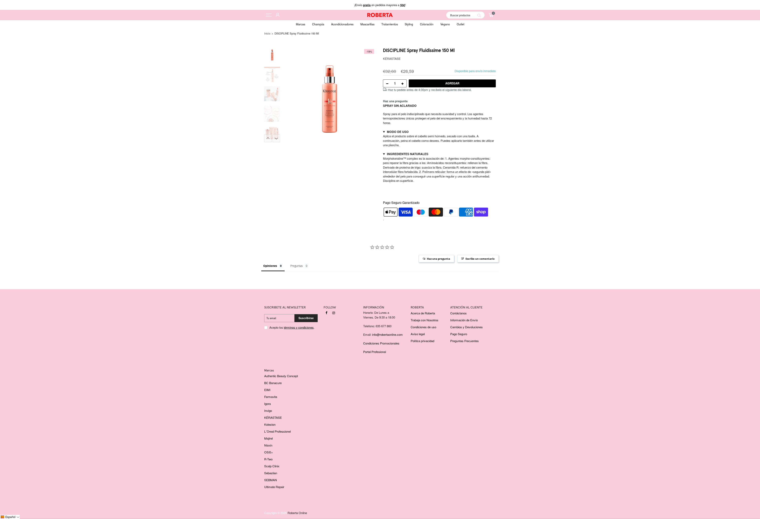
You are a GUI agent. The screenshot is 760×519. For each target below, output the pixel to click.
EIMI (267, 390)
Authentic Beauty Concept (281, 376)
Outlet (460, 24)
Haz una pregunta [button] (438, 258)
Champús (318, 24)
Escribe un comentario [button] (480, 258)
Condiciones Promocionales (381, 343)
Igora (267, 404)
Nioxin (268, 445)
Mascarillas (367, 24)
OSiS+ (268, 452)
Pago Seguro (458, 334)
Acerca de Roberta (423, 313)
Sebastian (270, 473)
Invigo (268, 410)
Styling (409, 24)
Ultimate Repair (274, 487)
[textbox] (439, 118)
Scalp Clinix (271, 466)
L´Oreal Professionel (277, 431)
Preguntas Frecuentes (464, 341)
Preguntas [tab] (296, 266)
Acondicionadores (342, 24)
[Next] (370, 94)
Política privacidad (422, 341)
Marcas (300, 24)
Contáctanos (458, 313)
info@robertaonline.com (387, 334)
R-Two (268, 459)
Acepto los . (291, 327)
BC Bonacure (273, 383)
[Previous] (289, 94)
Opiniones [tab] (270, 266)
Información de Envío (464, 320)
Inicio (267, 33)
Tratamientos (389, 24)
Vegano (445, 24)
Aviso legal (418, 334)
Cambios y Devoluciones (466, 327)
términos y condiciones (299, 327)
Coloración (426, 24)
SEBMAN (270, 480)
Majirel (268, 438)
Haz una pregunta (395, 101)
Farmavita (270, 397)
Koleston (270, 424)
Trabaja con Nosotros (424, 320)
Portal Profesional (374, 352)
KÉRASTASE (392, 58)
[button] (10, 517)
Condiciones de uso (423, 327)
